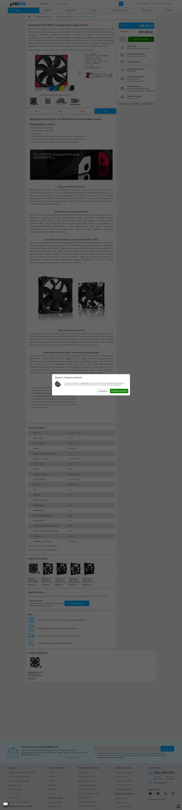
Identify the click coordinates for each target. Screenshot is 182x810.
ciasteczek (84, 383)
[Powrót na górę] (178, 806)
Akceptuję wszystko (119, 391)
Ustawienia (102, 391)
